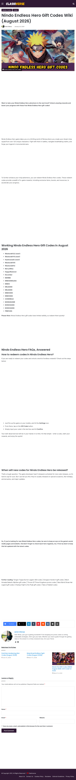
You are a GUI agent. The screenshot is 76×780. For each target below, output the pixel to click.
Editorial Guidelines (58, 776)
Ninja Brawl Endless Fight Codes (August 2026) (36, 654)
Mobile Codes (7, 10)
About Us (22, 776)
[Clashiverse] (15, 3)
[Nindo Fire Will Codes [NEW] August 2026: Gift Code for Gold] (63, 658)
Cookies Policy (39, 776)
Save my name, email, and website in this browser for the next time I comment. (28, 726)
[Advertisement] (38, 88)
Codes (16, 10)
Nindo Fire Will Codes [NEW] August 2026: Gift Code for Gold (62, 669)
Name (3, 709)
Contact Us (29, 776)
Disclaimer (48, 776)
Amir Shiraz (8, 26)
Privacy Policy (70, 776)
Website (42, 717)
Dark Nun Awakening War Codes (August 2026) (10, 654)
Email (3, 717)
